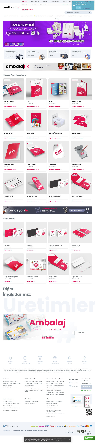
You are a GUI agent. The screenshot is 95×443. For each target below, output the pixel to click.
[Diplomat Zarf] (81, 264)
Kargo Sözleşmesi (29, 385)
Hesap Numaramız (7, 385)
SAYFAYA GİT (81, 332)
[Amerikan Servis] (36, 264)
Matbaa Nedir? (59, 401)
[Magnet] (36, 232)
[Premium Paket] (47, 34)
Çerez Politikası (28, 383)
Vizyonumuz (6, 383)
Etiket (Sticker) (77, 133)
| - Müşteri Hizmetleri (77, 5)
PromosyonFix (44, 1)
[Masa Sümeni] (13, 183)
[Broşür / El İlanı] (13, 120)
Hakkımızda (6, 381)
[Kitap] (36, 89)
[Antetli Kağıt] (58, 152)
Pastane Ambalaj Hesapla (75, 16)
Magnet (10, 401)
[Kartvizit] (13, 232)
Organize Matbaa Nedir (52, 405)
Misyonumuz (13, 381)
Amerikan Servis (7, 408)
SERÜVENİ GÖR (8, 57)
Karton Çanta (76, 101)
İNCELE (51, 55)
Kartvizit (5, 401)
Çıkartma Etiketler (7, 403)
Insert (51, 101)
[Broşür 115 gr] (81, 232)
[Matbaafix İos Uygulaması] (77, 400)
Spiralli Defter (31, 165)
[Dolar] (47, 4)
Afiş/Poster (30, 133)
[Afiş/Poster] (36, 120)
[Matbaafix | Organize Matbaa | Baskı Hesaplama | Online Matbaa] (11, 7)
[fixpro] (47, 210)
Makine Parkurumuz (15, 383)
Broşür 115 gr (16, 403)
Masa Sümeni (8, 196)
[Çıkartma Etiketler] (58, 232)
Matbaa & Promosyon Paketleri (44, 16)
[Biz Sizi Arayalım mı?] (89, 434)
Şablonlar (87, 16)
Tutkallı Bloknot (77, 165)
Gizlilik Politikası (38, 381)
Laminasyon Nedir (51, 408)
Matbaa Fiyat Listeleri (27, 16)
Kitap (28, 101)
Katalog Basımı (50, 416)
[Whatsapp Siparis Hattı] (89, 438)
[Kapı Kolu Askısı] (36, 183)
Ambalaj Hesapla (60, 16)
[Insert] (58, 89)
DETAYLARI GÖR (31, 55)
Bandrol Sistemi (50, 401)
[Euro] (45, 4)
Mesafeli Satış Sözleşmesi (31, 388)
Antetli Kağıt (53, 165)
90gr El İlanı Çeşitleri (8, 405)
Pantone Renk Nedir (51, 414)
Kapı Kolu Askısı (32, 196)
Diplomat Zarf (6, 410)
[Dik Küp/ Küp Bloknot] (58, 120)
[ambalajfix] (47, 67)
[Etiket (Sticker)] (81, 120)
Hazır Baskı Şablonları (8, 388)
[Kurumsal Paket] (7, 44)
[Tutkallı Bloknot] (81, 152)
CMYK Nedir (61, 414)
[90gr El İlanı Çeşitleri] (13, 264)
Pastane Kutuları (55, 1)
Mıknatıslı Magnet (55, 196)
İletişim (57, 18)
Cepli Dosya (15, 408)
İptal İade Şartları (38, 383)
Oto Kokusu (35, 401)
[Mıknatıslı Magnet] (58, 183)
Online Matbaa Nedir (51, 403)
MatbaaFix (24, 1)
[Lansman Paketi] (16, 44)
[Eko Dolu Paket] (12, 44)
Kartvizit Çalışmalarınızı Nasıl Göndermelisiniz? (53, 410)
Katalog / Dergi (9, 101)
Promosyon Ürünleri (30, 403)
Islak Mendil (28, 401)
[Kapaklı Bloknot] (13, 152)
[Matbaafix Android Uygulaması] (77, 397)
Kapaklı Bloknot (9, 165)
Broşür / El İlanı (8, 133)
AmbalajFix (34, 1)
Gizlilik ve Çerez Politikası (42, 440)
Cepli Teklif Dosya (77, 196)
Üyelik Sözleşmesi (29, 381)
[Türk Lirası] (44, 4)
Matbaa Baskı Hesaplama (11, 16)
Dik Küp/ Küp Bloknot (55, 133)
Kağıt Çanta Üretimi (68, 1)
